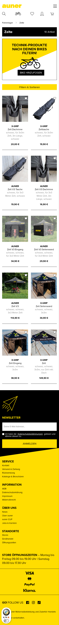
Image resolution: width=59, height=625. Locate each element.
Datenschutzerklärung (12, 492)
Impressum (7, 496)
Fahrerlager (7, 22)
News (4, 511)
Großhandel (7, 538)
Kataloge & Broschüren (13, 476)
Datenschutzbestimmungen (30, 434)
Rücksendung (8, 472)
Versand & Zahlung (11, 469)
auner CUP (7, 519)
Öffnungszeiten (9, 542)
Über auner (7, 515)
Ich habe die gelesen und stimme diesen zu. (30, 435)
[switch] (6, 620)
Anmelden (29, 444)
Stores (5, 535)
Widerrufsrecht (9, 499)
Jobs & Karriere (9, 523)
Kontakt (5, 465)
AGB (4, 488)
